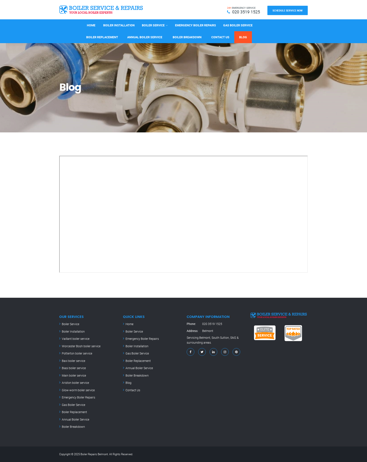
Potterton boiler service (77, 353)
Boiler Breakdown (187, 37)
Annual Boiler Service (144, 37)
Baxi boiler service (73, 361)
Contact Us (220, 37)
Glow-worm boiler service (78, 390)
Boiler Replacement (102, 37)
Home (91, 25)
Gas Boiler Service (238, 25)
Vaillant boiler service (75, 339)
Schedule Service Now (287, 10)
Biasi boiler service (74, 368)
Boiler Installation (119, 25)
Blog (243, 37)
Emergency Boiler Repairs (195, 25)
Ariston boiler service (75, 383)
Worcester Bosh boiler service (81, 346)
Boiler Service (153, 25)
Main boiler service (74, 375)
